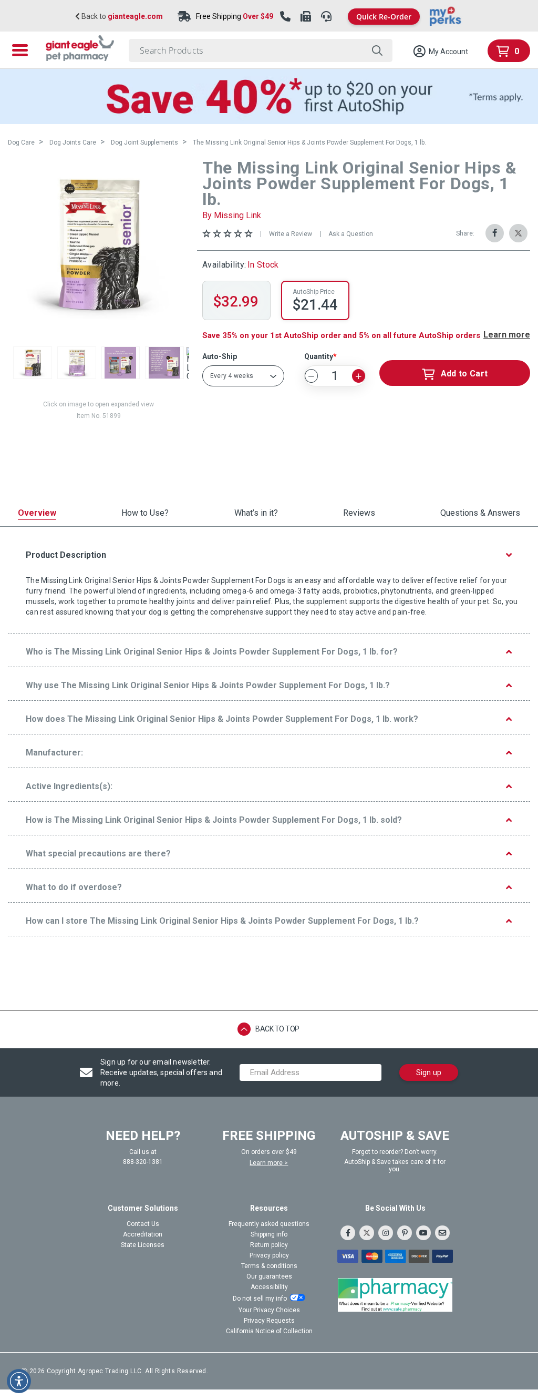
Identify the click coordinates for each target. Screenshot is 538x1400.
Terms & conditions (269, 1266)
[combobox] (260, 50)
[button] (440, 51)
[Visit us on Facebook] (347, 1232)
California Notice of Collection (269, 1331)
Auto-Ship (219, 356)
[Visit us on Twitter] (366, 1232)
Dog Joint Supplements (144, 142)
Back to (121, 17)
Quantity (318, 356)
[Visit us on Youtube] (423, 1232)
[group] (98, 244)
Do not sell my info (260, 1298)
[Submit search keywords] (377, 50)
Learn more (506, 335)
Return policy (269, 1245)
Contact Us (143, 1224)
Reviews (359, 513)
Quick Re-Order (383, 17)
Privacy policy (269, 1255)
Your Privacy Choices (269, 1310)
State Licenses (142, 1245)
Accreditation (142, 1234)
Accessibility (269, 1287)
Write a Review (290, 234)
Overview (37, 513)
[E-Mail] (442, 1232)
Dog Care (21, 142)
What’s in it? (256, 513)
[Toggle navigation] (20, 50)
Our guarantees (269, 1276)
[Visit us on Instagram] (385, 1232)
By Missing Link (231, 215)
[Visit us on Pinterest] (404, 1232)
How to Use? (145, 513)
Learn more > (269, 1163)
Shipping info (269, 1234)
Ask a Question (350, 234)
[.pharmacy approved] (395, 1295)
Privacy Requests (269, 1320)
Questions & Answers (480, 513)
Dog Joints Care (72, 142)
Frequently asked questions (269, 1224)
